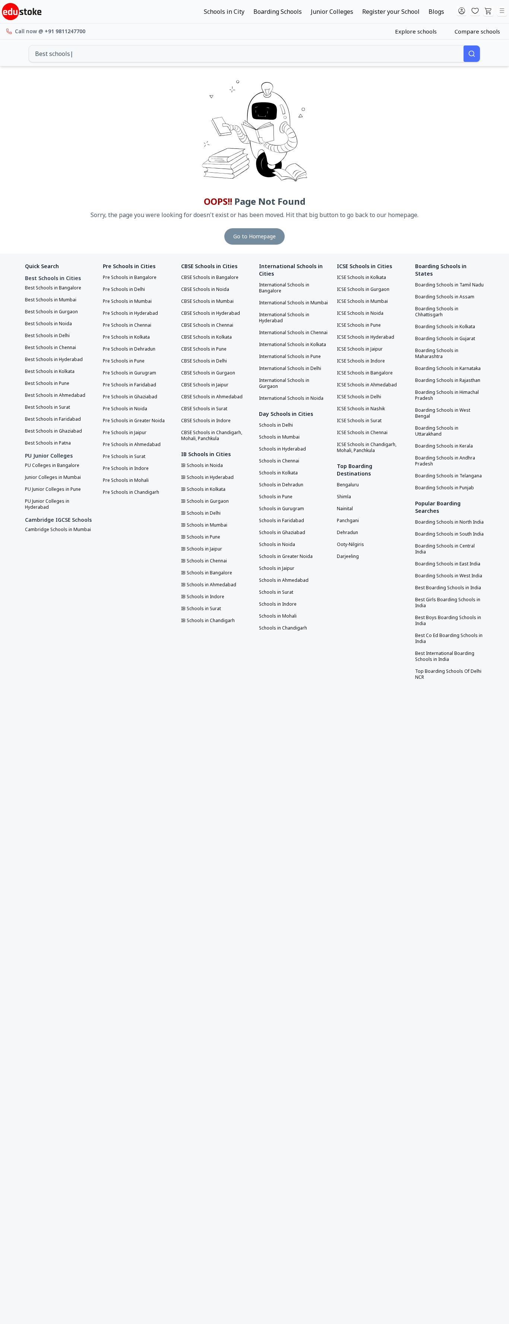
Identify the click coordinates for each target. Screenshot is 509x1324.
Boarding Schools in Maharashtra (436, 354)
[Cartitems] (488, 11)
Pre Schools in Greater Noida (134, 421)
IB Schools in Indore (202, 597)
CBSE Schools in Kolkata (206, 337)
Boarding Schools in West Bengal (442, 413)
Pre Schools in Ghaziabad (130, 397)
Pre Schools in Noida (125, 409)
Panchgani (348, 521)
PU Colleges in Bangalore (52, 465)
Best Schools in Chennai (50, 348)
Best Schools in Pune (47, 383)
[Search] (472, 54)
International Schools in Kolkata (292, 345)
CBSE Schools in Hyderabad (210, 313)
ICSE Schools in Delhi (359, 397)
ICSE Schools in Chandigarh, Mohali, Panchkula (366, 448)
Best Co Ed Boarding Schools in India (449, 638)
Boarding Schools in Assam (444, 297)
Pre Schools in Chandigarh (131, 492)
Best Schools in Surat (47, 407)
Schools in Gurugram (281, 509)
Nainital (345, 509)
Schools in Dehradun (281, 485)
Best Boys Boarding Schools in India (448, 621)
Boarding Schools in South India (449, 534)
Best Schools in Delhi (47, 336)
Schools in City (224, 11)
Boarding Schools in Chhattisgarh (436, 312)
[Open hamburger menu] (502, 11)
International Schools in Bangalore (284, 288)
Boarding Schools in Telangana (448, 476)
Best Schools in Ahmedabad (55, 395)
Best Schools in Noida (48, 324)
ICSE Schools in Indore (361, 361)
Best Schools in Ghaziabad (53, 431)
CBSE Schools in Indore (206, 421)
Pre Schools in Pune (124, 361)
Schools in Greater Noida (286, 556)
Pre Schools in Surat (124, 456)
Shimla (344, 497)
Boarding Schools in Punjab (444, 488)
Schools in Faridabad (281, 521)
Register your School (391, 11)
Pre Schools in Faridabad (129, 385)
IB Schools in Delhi (201, 513)
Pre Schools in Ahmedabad (132, 445)
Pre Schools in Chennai (127, 325)
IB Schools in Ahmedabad (208, 585)
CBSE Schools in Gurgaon (208, 373)
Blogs (436, 11)
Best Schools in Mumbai (50, 300)
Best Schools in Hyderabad (54, 360)
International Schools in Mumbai (293, 303)
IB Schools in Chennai (204, 561)
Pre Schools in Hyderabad (130, 313)
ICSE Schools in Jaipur (360, 349)
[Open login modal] (461, 11)
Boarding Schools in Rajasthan (447, 380)
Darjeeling (348, 556)
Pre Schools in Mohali (126, 480)
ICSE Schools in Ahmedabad (367, 385)
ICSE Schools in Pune (359, 325)
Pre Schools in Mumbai (127, 301)
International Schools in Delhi (290, 368)
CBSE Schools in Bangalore (209, 277)
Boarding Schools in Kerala (444, 446)
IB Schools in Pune (200, 537)
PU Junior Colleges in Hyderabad (47, 504)
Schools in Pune (276, 497)
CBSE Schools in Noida (205, 289)
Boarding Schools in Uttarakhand (436, 431)
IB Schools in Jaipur (201, 549)
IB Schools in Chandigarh (208, 621)
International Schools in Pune (290, 357)
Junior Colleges (332, 11)
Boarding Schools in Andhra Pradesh (445, 461)
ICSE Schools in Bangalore (365, 373)
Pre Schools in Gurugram (129, 373)
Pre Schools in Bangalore (130, 277)
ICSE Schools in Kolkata (361, 277)
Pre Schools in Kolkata (126, 337)
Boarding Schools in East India (447, 564)
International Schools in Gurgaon (284, 383)
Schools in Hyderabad (282, 449)
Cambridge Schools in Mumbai (58, 530)
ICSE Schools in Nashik (361, 409)
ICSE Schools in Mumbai (362, 301)
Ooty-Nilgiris (350, 545)
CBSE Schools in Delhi (204, 361)
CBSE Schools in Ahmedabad (212, 397)
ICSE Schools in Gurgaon (363, 289)
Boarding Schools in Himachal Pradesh (447, 395)
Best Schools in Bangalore (53, 288)
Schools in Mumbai (279, 437)
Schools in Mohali (278, 616)
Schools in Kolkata (278, 473)
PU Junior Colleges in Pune (53, 489)
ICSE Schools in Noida (360, 313)
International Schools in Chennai (293, 333)
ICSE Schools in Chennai (362, 433)
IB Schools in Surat (201, 609)
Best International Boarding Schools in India (444, 656)
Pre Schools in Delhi (124, 289)
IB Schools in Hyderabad (207, 477)
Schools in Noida (277, 545)
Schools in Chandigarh (283, 628)
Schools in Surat (276, 592)
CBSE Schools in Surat (204, 409)
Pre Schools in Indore (126, 468)
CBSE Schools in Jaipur (204, 385)
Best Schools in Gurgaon (51, 312)
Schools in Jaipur (276, 568)
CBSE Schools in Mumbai (207, 301)
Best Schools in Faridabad (53, 419)
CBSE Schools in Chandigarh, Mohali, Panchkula (211, 436)
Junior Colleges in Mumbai (53, 477)
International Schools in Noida (291, 398)
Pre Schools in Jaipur (124, 433)
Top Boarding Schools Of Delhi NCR (448, 674)
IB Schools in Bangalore (206, 573)
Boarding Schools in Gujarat (445, 339)
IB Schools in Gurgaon (205, 501)
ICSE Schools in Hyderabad (365, 337)
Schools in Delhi (276, 425)
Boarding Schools (277, 11)
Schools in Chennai (279, 461)
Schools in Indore (278, 604)
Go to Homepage (254, 236)
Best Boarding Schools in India (448, 588)
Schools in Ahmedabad (284, 580)
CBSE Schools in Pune (204, 349)
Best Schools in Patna (48, 443)
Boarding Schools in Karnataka (448, 368)
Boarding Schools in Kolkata (445, 327)
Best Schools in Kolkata (50, 371)
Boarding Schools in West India (448, 576)
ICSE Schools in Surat (359, 421)
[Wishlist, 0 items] (475, 11)
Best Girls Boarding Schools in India (447, 603)
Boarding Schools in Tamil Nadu (449, 285)
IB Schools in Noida (202, 465)
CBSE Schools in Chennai (207, 325)
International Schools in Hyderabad (284, 318)
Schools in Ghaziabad (282, 533)
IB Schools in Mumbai (204, 525)
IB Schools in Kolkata (203, 489)
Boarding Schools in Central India (445, 549)
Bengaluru (348, 485)
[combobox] (246, 53)
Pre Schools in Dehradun (129, 349)
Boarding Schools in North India (449, 522)
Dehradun (347, 533)
